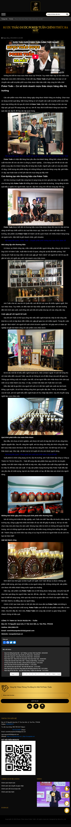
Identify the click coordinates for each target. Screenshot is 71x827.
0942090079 (10, 724)
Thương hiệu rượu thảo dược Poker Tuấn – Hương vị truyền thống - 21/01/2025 (24, 661)
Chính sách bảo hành (7, 792)
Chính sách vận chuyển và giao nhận (12, 786)
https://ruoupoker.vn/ (29, 736)
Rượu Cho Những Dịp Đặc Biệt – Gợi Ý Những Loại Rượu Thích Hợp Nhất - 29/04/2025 (26, 653)
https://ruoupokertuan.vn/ (14, 736)
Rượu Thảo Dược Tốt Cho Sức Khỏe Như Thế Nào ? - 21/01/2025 (20, 664)
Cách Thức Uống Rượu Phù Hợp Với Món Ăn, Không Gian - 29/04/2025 (22, 655)
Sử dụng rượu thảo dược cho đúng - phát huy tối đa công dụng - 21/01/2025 (23, 663)
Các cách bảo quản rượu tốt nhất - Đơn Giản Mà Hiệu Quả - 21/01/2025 (22, 666)
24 (49, 674)
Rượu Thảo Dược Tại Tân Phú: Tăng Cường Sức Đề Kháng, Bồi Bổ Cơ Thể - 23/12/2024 (25, 668)
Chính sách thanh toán (8, 783)
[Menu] (3, 14)
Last (59, 674)
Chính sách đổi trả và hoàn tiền (11, 789)
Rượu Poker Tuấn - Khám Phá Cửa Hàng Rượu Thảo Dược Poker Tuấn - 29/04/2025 (25, 659)
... (42, 674)
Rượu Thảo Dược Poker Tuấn (26, 819)
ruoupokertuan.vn (16, 634)
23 (45, 674)
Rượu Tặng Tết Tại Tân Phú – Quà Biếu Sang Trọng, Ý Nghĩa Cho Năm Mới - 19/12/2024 (26, 670)
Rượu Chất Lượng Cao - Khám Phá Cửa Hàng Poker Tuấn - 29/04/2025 (22, 657)
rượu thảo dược (30, 82)
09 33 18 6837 (16, 729)
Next (54, 674)
